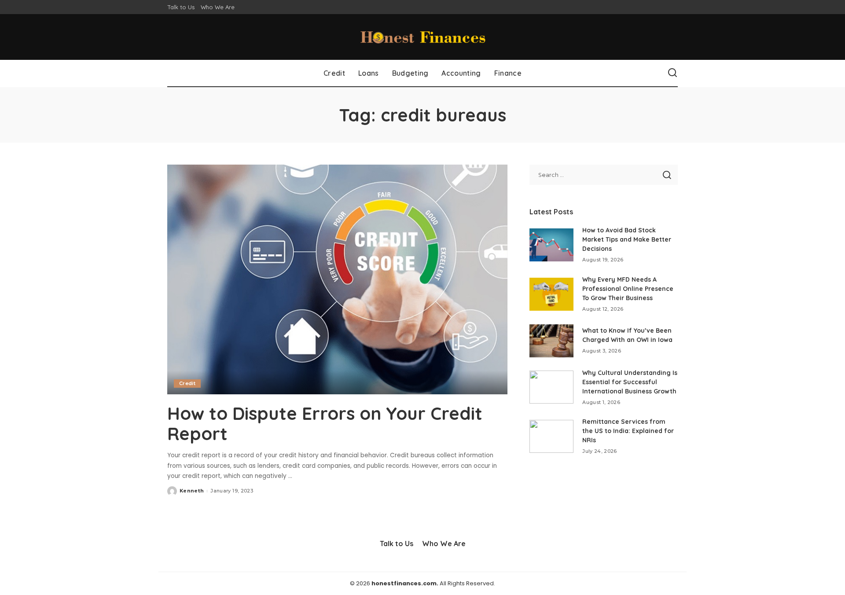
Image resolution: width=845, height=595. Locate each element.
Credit (187, 383)
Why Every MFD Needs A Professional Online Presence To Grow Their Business (627, 288)
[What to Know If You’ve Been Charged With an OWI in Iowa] (551, 340)
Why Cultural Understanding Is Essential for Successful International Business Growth (629, 382)
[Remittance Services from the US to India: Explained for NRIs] (551, 436)
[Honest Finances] (422, 37)
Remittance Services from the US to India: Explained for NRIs (628, 431)
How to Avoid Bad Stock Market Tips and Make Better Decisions (626, 239)
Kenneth (192, 491)
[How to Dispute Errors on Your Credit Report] (337, 279)
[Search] (672, 73)
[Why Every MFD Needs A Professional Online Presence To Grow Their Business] (551, 294)
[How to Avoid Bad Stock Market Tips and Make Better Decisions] (551, 244)
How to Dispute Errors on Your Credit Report (324, 423)
